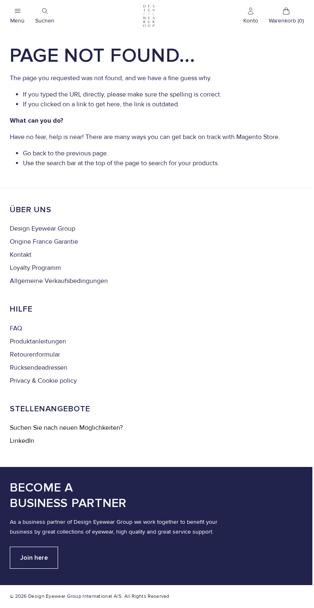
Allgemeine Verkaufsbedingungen (59, 281)
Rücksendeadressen (38, 367)
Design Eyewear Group (42, 228)
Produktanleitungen (38, 341)
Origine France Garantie (44, 242)
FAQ (16, 328)
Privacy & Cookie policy (43, 381)
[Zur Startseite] (149, 16)
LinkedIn (22, 441)
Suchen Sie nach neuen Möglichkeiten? (66, 428)
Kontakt (20, 255)
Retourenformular (35, 354)
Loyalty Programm (35, 268)
